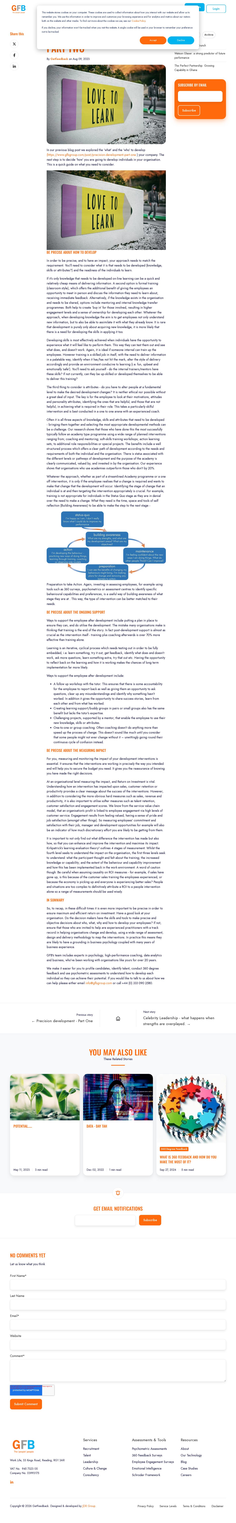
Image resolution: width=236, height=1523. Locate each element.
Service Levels (168, 1506)
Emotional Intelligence (147, 1468)
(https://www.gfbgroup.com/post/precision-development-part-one (91, 155)
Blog (184, 1462)
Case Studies (189, 1468)
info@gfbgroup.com (99, 983)
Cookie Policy (138, 21)
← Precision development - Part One (62, 1021)
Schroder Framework (146, 1475)
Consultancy (91, 1475)
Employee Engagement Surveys (153, 1462)
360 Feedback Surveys (147, 1455)
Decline (181, 40)
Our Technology (191, 1455)
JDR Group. (89, 1506)
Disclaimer (217, 1506)
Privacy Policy (146, 1506)
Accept (153, 40)
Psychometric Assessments (149, 1449)
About (185, 1449)
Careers (186, 1475)
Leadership (90, 1462)
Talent (87, 1455)
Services (90, 1440)
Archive (208, 35)
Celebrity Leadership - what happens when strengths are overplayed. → (178, 1020)
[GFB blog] (118, 1018)
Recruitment (91, 1449)
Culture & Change (95, 1468)
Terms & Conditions (194, 1506)
